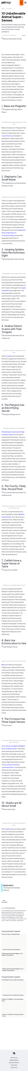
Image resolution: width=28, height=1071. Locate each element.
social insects (7, 136)
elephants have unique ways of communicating (13, 232)
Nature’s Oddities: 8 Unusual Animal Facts (12, 1015)
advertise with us (14, 1062)
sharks (8, 829)
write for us (14, 1057)
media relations (14, 1060)
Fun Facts (9, 8)
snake (9, 356)
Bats (3, 665)
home (3, 8)
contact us (14, 1067)
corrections (14, 1065)
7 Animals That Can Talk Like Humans (13, 995)
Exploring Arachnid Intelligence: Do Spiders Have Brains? (12, 969)
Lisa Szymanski (12, 35)
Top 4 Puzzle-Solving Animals (11, 949)
